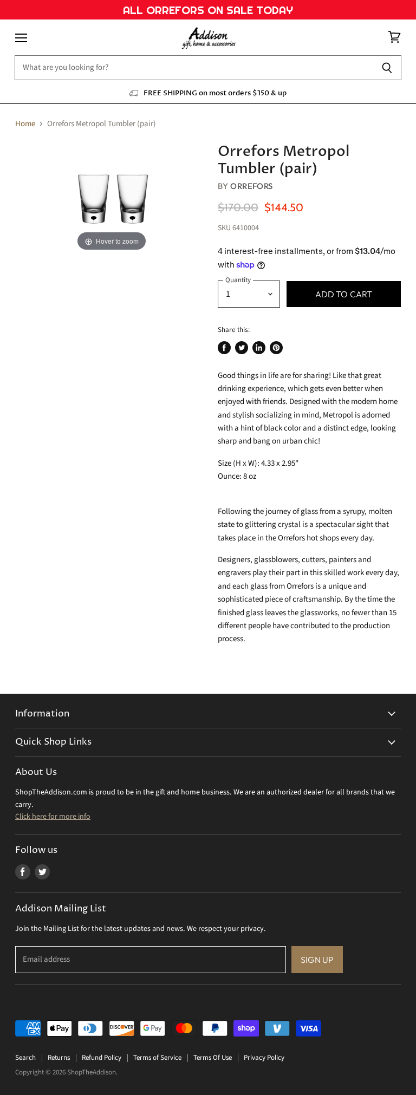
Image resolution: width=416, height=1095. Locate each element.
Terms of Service (157, 1058)
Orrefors (251, 186)
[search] (194, 67)
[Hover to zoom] (111, 198)
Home (25, 123)
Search (25, 1058)
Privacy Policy (264, 1058)
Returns (59, 1058)
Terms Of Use (212, 1058)
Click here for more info (52, 816)
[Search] (387, 67)
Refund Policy (101, 1058)
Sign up (317, 959)
